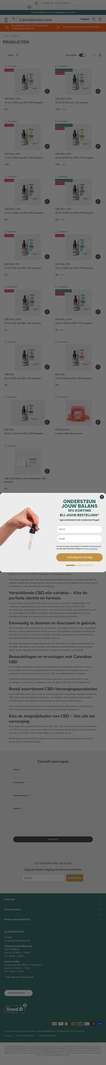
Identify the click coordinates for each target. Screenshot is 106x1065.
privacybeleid (92, 549)
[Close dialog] (102, 497)
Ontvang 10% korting (79, 557)
